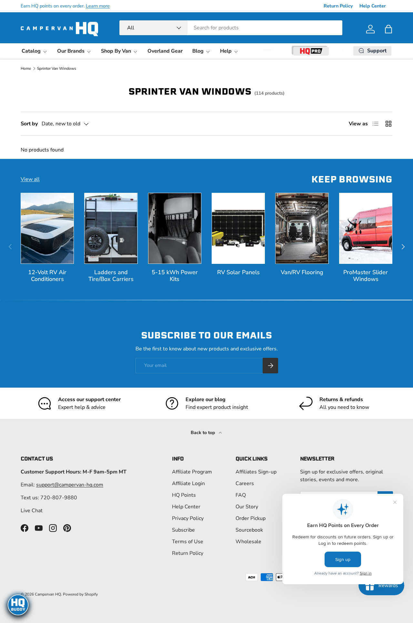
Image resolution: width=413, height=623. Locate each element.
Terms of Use (187, 541)
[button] (388, 29)
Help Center (372, 6)
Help (226, 51)
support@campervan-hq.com (69, 484)
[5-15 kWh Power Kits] (174, 228)
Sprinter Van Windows (56, 68)
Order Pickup (251, 518)
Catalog (31, 51)
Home (26, 68)
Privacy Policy (188, 518)
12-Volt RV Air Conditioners (47, 275)
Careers (245, 483)
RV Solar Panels (238, 272)
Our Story (247, 506)
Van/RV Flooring (302, 272)
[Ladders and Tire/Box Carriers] (111, 228)
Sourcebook (249, 530)
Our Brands (71, 51)
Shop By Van (116, 51)
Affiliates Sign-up (256, 471)
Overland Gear (165, 51)
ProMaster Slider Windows (365, 275)
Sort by (29, 123)
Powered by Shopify (80, 594)
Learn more (98, 6)
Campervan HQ (48, 594)
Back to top (203, 433)
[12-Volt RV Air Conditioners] (47, 228)
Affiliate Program (192, 471)
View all (30, 179)
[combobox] (230, 27)
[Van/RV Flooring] (302, 228)
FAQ (241, 495)
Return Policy (338, 6)
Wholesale (248, 541)
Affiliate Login (188, 483)
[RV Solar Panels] (238, 228)
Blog (198, 51)
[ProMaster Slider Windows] (365, 228)
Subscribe (183, 530)
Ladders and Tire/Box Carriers (111, 275)
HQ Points (184, 495)
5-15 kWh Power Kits (175, 275)
